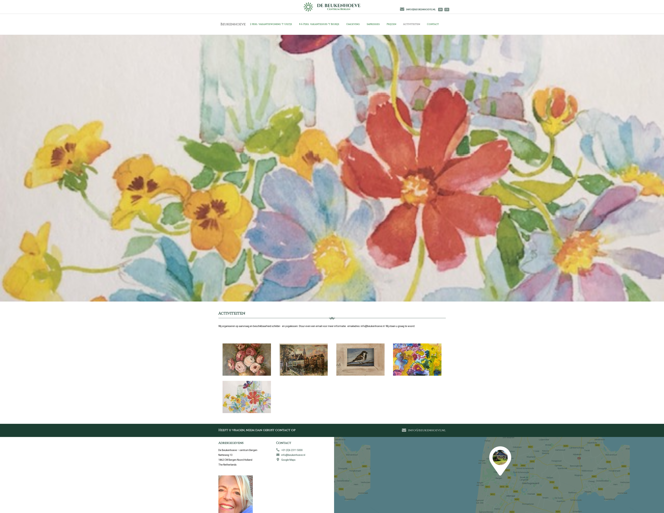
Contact (433, 24)
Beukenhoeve (233, 24)
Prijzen (391, 24)
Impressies (373, 24)
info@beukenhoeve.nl (421, 9)
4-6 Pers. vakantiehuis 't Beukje (319, 24)
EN (440, 9)
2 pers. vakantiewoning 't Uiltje (271, 24)
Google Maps (288, 459)
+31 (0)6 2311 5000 (292, 450)
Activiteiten (411, 24)
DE (446, 9)
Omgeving (353, 24)
